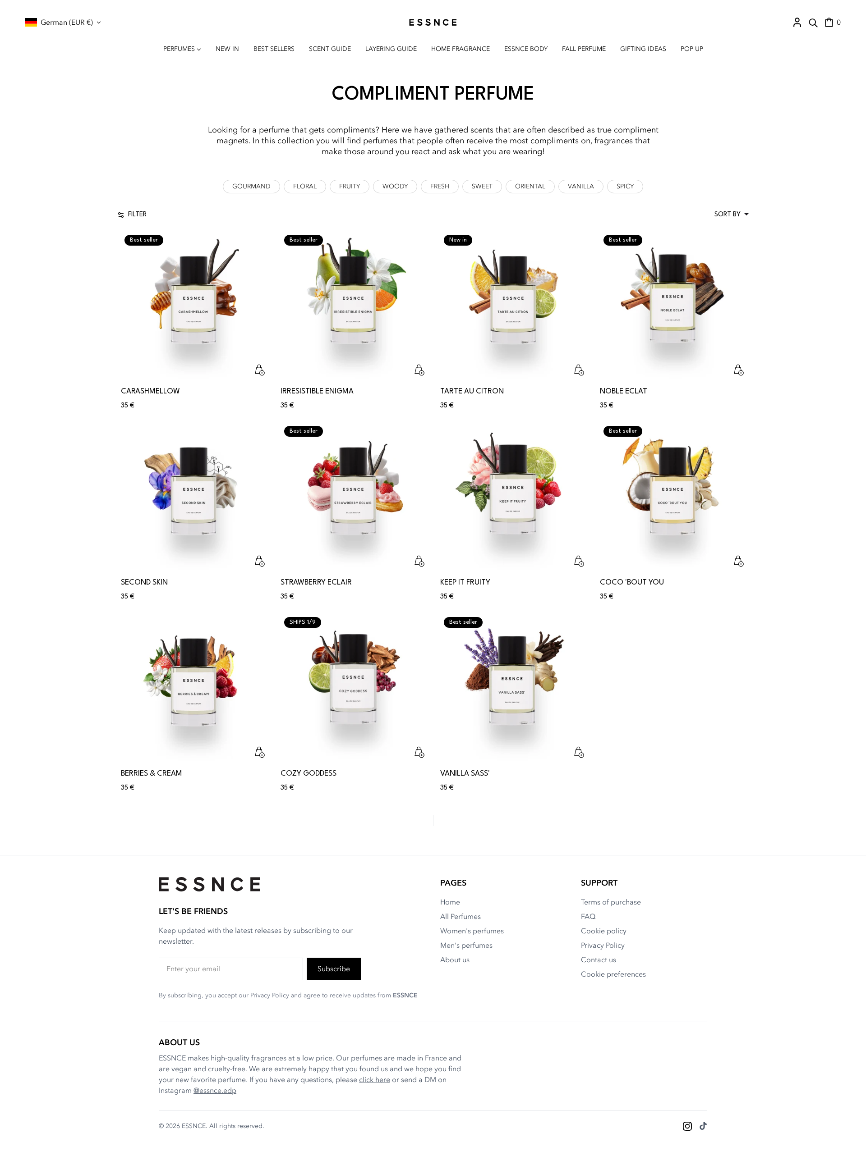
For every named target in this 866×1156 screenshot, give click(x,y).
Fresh (439, 186)
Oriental (530, 186)
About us (455, 960)
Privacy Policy (269, 995)
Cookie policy (603, 931)
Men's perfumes (466, 945)
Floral (305, 186)
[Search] (813, 22)
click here (374, 1080)
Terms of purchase (611, 902)
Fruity (349, 186)
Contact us (598, 960)
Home (450, 902)
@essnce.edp (214, 1091)
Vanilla (581, 186)
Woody (395, 186)
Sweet (482, 186)
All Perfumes (460, 917)
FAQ (588, 917)
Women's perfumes (472, 931)
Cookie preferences (613, 974)
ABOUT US (179, 1042)
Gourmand (251, 186)
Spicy (625, 186)
